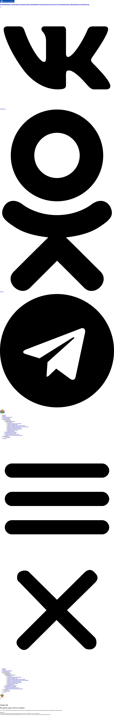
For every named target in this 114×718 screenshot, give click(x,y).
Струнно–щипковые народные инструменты (16, 425)
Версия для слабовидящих (8, 1)
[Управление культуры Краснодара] (2, 413)
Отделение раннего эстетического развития (13, 435)
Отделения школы (6, 418)
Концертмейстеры (10, 430)
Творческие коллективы (7, 417)
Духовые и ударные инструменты (14, 427)
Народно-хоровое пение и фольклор (14, 428)
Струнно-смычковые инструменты (14, 423)
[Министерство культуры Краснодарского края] (2, 697)
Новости (4, 416)
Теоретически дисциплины (12, 429)
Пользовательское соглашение (6, 716)
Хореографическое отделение (11, 432)
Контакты (4, 438)
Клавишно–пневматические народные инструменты (17, 426)
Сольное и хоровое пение (12, 424)
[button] (57, 553)
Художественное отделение (10, 433)
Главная (4, 415)
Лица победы (7, 437)
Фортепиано (9, 422)
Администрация (8, 420)
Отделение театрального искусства (12, 434)
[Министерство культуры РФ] (2, 698)
